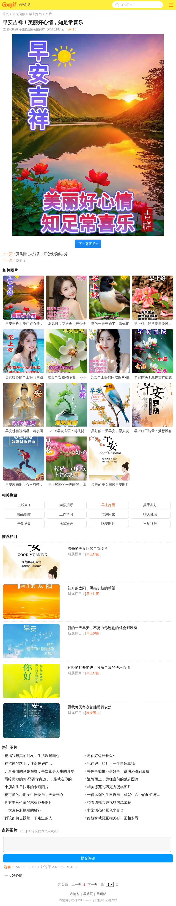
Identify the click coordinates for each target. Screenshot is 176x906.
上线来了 (24, 505)
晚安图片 (108, 523)
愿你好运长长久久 (101, 756)
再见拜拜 (150, 523)
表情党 (24, 5)
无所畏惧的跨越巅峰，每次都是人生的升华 (39, 771)
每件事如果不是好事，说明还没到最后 (118, 771)
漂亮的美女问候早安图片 (110, 484)
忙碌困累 (108, 514)
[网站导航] (171, 4)
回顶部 (101, 894)
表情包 (75, 894)
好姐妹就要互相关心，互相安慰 (112, 818)
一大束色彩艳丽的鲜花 (23, 810)
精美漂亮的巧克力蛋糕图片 (109, 787)
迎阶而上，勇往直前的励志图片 (112, 779)
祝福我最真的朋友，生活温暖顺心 (32, 756)
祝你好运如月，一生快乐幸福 (111, 763)
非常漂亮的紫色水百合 (105, 810)
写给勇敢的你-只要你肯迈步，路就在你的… (40, 779)
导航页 (88, 894)
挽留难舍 (66, 523)
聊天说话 (150, 514)
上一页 (76, 884)
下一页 (92, 884)
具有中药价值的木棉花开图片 (28, 802)
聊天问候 (18, 14)
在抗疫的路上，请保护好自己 (28, 763)
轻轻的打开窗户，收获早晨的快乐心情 (99, 667)
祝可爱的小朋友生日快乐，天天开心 (34, 795)
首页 (5, 14)
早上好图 (35, 14)
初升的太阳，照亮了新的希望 (91, 588)
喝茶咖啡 (24, 514)
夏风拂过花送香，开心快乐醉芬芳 (42, 254)
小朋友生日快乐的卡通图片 (27, 787)
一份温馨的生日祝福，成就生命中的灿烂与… (123, 795)
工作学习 (66, 514)
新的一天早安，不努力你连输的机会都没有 (102, 628)
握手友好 (150, 505)
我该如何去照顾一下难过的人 (28, 818)
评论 (71, 29)
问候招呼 (66, 505)
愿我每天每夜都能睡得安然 (90, 707)
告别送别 (24, 523)
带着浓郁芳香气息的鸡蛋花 (109, 802)
